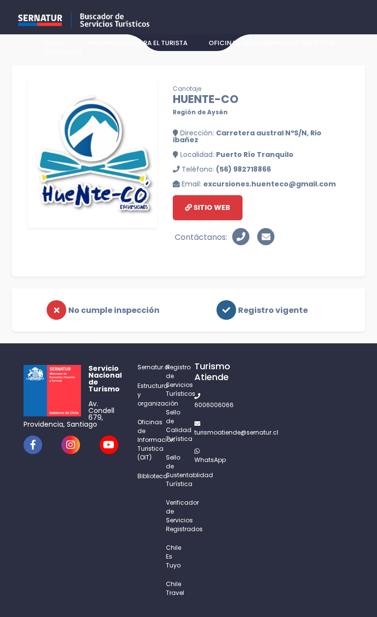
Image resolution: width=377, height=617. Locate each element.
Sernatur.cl (145, 367)
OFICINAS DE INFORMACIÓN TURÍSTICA (271, 43)
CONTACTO (62, 52)
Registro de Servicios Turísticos (174, 380)
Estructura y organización (145, 395)
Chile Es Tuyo (173, 556)
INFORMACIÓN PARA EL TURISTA (137, 43)
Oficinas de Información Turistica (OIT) (145, 440)
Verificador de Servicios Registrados (174, 515)
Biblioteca (145, 476)
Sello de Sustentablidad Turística (174, 470)
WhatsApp (202, 460)
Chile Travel (174, 588)
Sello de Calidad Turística (174, 425)
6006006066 (202, 405)
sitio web (211, 207)
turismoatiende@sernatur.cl (202, 432)
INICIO (54, 43)
